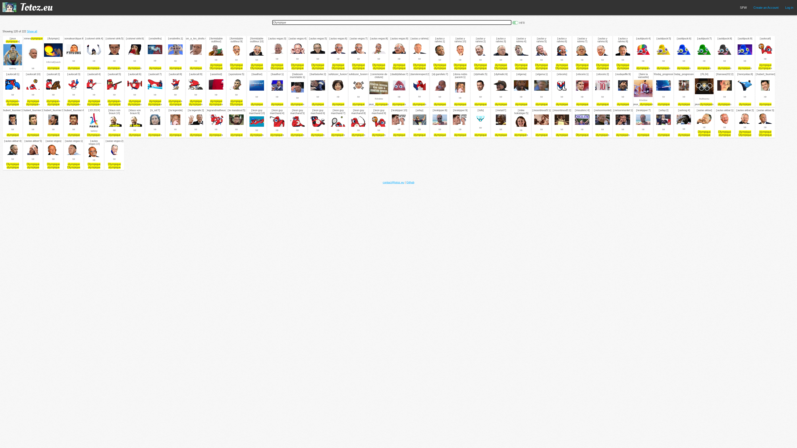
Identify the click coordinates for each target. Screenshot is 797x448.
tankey (12, 68)
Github (410, 182)
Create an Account (766, 7)
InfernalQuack (53, 62)
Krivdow (379, 98)
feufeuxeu (704, 98)
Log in (789, 7)
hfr (33, 68)
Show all (32, 31)
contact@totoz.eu (393, 182)
